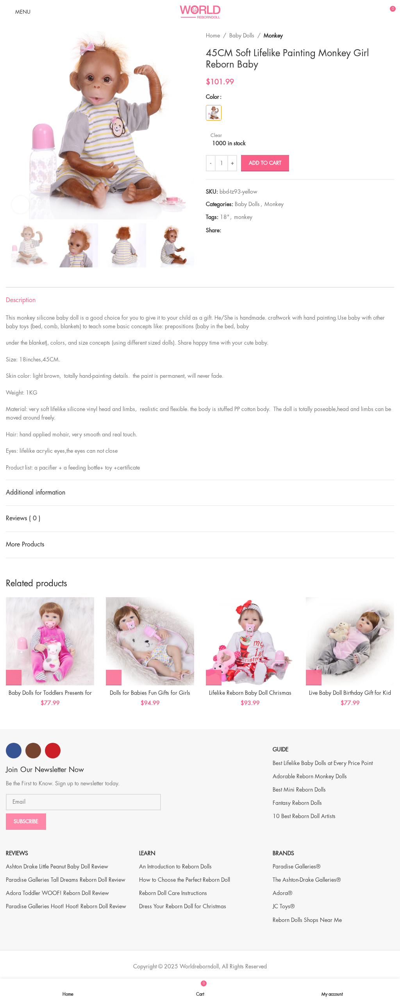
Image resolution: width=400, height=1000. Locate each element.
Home (213, 35)
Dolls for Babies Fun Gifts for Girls (150, 693)
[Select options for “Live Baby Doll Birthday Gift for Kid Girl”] (313, 677)
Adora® (282, 893)
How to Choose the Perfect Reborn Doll (184, 880)
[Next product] (390, 35)
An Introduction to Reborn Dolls (175, 866)
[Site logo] (200, 11)
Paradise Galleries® (296, 866)
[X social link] (234, 230)
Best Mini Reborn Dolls (299, 789)
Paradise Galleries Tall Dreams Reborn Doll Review (65, 880)
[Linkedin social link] (252, 230)
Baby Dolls (241, 35)
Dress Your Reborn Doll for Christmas (182, 906)
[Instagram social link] (33, 750)
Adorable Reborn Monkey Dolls (310, 776)
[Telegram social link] (261, 230)
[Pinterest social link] (243, 230)
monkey (243, 217)
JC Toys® (284, 906)
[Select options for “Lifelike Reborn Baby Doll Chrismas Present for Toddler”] (213, 677)
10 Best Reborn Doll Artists (304, 816)
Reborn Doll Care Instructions (173, 893)
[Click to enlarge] (20, 205)
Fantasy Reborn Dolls (297, 803)
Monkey (273, 35)
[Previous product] (375, 35)
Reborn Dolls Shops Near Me (307, 920)
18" (224, 217)
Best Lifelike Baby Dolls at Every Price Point (323, 763)
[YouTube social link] (53, 750)
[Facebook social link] (225, 230)
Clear (216, 135)
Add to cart (265, 162)
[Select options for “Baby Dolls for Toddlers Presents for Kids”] (13, 677)
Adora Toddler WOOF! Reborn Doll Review (57, 893)
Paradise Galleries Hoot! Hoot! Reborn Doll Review (66, 906)
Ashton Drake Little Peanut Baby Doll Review (57, 866)
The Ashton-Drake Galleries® (307, 880)
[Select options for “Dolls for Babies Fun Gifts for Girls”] (113, 677)
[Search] (361, 12)
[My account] (375, 12)
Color (212, 97)
